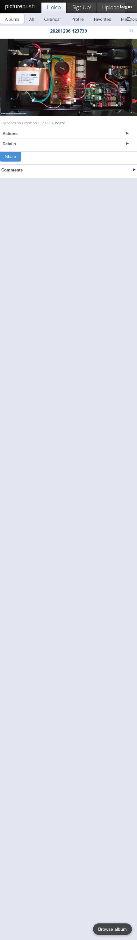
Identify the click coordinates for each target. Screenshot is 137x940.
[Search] (129, 19)
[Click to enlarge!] (68, 77)
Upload (110, 7)
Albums (12, 19)
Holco (54, 7)
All (31, 19)
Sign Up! (81, 7)
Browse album (112, 929)
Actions (10, 133)
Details (9, 143)
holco (59, 122)
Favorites (102, 19)
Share (10, 156)
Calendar (52, 19)
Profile (77, 19)
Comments (12, 170)
